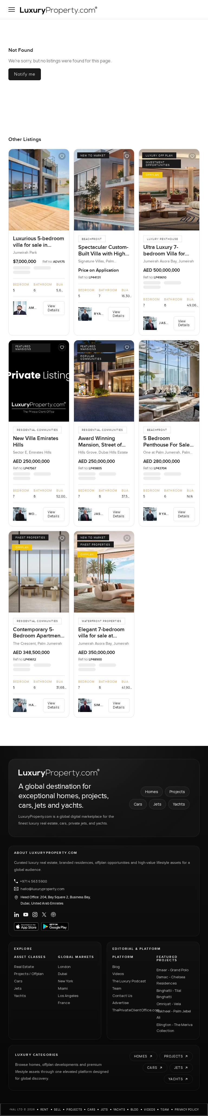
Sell (57, 1109)
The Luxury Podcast (129, 981)
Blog (116, 966)
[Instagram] (34, 914)
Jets (157, 804)
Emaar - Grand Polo (172, 969)
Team (116, 988)
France (64, 1002)
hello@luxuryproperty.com (42, 889)
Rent (44, 1109)
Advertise (120, 1002)
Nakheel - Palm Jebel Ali (174, 1014)
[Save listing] (62, 156)
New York (65, 981)
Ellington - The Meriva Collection (175, 1027)
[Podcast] (53, 914)
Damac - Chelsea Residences (171, 980)
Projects (177, 791)
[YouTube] (25, 914)
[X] (44, 914)
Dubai (62, 973)
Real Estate (24, 966)
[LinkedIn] (16, 914)
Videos (118, 973)
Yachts (179, 804)
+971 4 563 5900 (33, 881)
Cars (138, 804)
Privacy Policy (187, 1109)
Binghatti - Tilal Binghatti (169, 993)
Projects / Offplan (29, 973)
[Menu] (11, 9)
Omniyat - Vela (169, 1003)
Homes (151, 791)
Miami (63, 988)
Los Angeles (68, 995)
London (64, 966)
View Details (53, 308)
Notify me (24, 74)
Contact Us (122, 995)
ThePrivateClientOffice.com (131, 1010)
